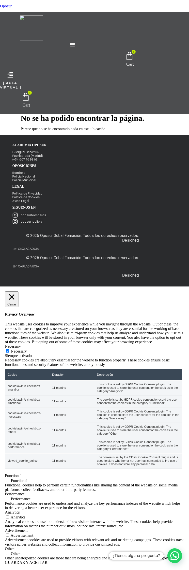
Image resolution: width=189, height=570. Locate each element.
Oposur (6, 6)
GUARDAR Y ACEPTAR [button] (26, 562)
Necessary (19, 351)
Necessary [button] (13, 346)
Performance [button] (15, 494)
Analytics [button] (12, 512)
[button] (72, 44)
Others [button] (10, 549)
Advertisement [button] (16, 530)
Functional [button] (13, 476)
